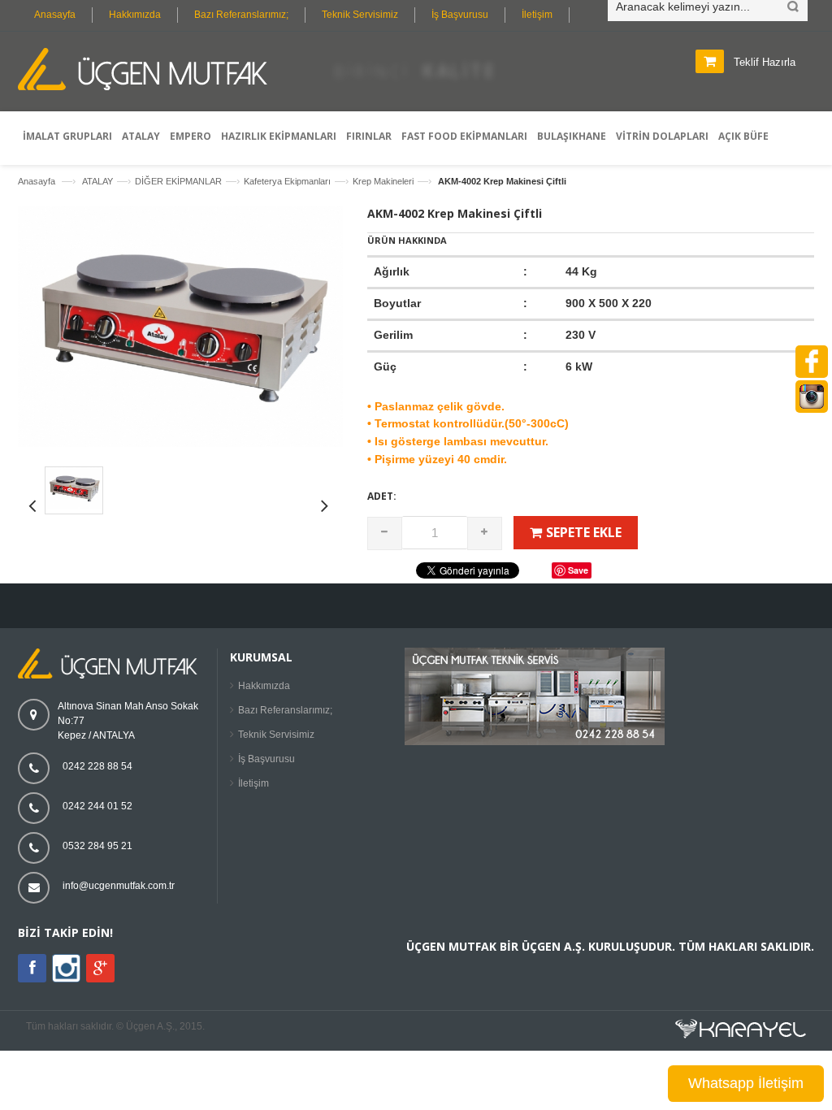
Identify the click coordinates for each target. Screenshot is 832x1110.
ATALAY (97, 181)
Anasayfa (55, 14)
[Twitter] (66, 979)
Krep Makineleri (383, 181)
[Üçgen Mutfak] (148, 71)
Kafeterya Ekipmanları (287, 181)
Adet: (381, 496)
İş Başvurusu (459, 14)
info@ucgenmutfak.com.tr (119, 885)
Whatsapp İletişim (746, 1083)
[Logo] (111, 675)
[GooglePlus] (100, 968)
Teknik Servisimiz (360, 14)
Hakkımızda (135, 14)
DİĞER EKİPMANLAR (178, 181)
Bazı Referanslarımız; (241, 14)
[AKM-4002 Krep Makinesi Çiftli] (180, 443)
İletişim (537, 14)
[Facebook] (32, 968)
